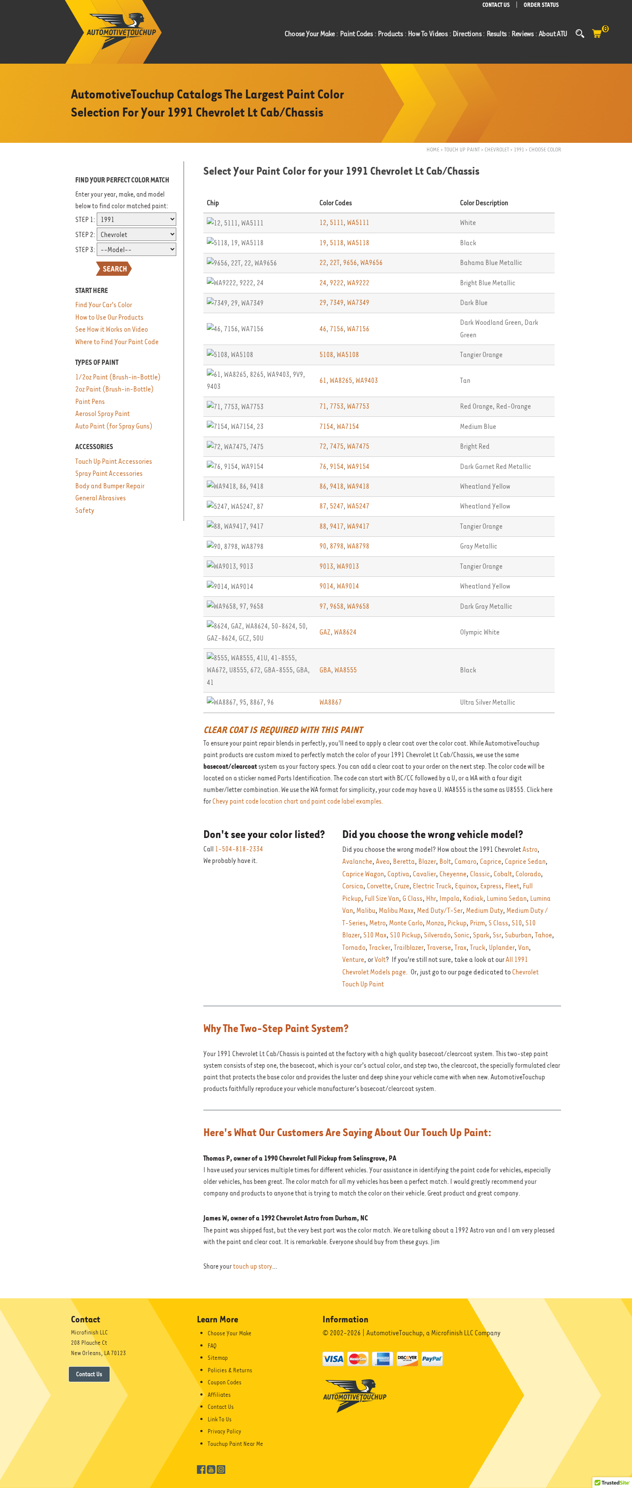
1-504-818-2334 (239, 849)
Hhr (431, 898)
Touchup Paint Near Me (235, 1443)
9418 (337, 486)
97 (322, 606)
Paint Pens (90, 401)
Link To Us (220, 1419)
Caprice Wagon (363, 874)
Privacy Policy (224, 1431)
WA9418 (358, 486)
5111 (337, 223)
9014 (326, 586)
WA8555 (345, 670)
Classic (480, 874)
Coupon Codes (225, 1382)
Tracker (379, 947)
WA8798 (358, 546)
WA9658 (358, 606)
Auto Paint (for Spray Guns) (114, 426)
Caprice (490, 861)
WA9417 (358, 526)
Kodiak (473, 898)
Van (523, 947)
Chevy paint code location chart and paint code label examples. (297, 801)
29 (322, 303)
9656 (350, 263)
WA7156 (358, 329)
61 (322, 380)
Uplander (502, 947)
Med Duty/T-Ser (440, 910)
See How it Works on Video (111, 329)
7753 (337, 406)
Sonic (461, 935)
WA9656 (371, 263)
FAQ (212, 1345)
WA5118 (358, 243)
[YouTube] (211, 1468)
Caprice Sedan (525, 861)
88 (322, 526)
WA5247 (358, 506)
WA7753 (358, 406)
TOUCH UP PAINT (462, 149)
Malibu (365, 910)
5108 (326, 355)
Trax (460, 947)
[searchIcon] (580, 33)
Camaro (465, 861)
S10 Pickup (405, 935)
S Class (498, 923)
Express (491, 886)
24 (322, 283)
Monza (435, 923)
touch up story (252, 1266)
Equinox (466, 886)
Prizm (477, 923)
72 (322, 446)
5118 (337, 243)
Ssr (497, 935)
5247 (337, 506)
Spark (481, 935)
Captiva (398, 874)
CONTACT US (496, 5)
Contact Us (89, 1374)
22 (322, 263)
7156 (337, 329)
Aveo (383, 861)
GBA (325, 670)
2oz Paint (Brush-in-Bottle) (114, 389)
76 (322, 466)
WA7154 (348, 426)
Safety (84, 510)
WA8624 (345, 632)
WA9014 (348, 586)
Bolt (445, 861)
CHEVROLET (497, 149)
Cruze (401, 886)
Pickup (457, 923)
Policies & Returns (230, 1370)
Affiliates (219, 1394)
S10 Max (375, 935)
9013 (326, 566)
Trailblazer (408, 947)
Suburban (518, 935)
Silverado (437, 935)
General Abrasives (100, 498)
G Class (412, 898)
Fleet (512, 886)
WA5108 (348, 355)
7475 (337, 446)
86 (322, 486)
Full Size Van (382, 898)
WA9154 (358, 466)
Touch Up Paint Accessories (113, 461)
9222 (337, 283)
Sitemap (218, 1357)
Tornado (353, 947)
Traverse (439, 947)
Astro (529, 849)
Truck (477, 947)
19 (322, 243)
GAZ (325, 632)
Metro (377, 923)
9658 (337, 606)
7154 (326, 426)
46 (322, 329)
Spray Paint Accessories (109, 473)
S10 (517, 923)
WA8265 (341, 380)
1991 (519, 149)
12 (322, 223)
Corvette (379, 886)
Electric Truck (432, 886)
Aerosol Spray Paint (102, 414)
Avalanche (357, 861)
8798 (337, 546)
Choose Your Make (230, 1333)
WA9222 (358, 283)
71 (322, 406)
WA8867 (330, 702)
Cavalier (424, 874)
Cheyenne (452, 874)
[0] (597, 37)
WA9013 (348, 566)
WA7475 (358, 446)
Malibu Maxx (396, 910)
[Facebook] (201, 1468)
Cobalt (503, 874)
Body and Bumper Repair (109, 486)
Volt (380, 959)
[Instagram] (221, 1468)
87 (322, 506)
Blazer (427, 861)
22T (335, 263)
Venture (353, 959)
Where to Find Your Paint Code (117, 342)
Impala (449, 898)
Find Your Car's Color (103, 305)
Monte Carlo (406, 923)
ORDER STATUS (541, 5)
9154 (337, 466)
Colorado (528, 874)
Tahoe (543, 935)
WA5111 (358, 223)
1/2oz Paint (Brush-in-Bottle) (118, 377)
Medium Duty (484, 910)
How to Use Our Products (109, 317)
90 (322, 546)
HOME (432, 149)
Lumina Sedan (507, 898)
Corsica (352, 886)
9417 (337, 526)
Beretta (404, 861)
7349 (337, 303)
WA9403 (367, 380)
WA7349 (358, 303)
